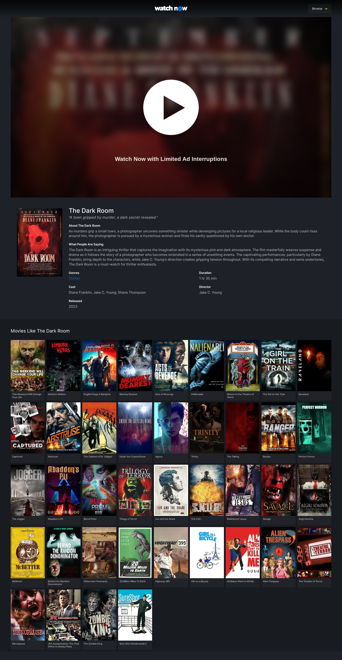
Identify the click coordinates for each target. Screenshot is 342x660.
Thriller (74, 278)
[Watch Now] (171, 8)
